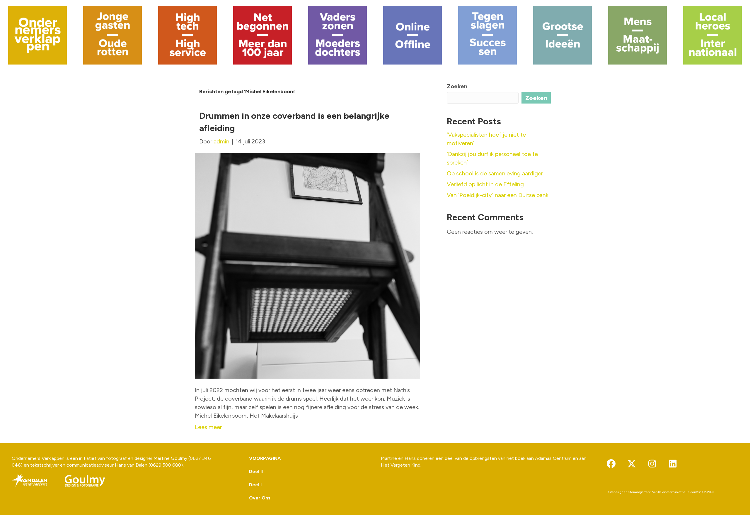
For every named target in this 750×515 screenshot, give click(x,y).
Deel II (256, 471)
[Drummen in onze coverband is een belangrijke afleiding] (307, 265)
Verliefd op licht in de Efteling (485, 184)
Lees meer (208, 427)
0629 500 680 (165, 465)
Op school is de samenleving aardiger (495, 173)
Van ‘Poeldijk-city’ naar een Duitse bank (497, 195)
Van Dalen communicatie (668, 492)
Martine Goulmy (170, 458)
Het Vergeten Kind (400, 465)
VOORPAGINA (265, 458)
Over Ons (259, 498)
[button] (611, 463)
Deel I (255, 484)
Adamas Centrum (553, 458)
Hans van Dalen (131, 465)
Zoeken (457, 86)
